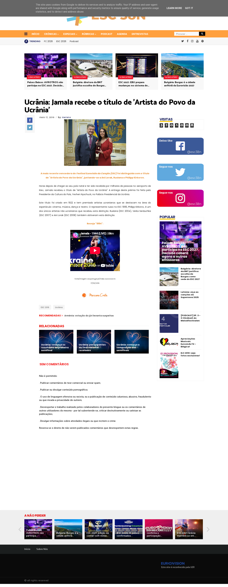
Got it (189, 8)
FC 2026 (48, 41)
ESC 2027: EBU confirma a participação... (155, 533)
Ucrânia (59, 307)
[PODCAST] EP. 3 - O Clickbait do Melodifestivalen (190, 318)
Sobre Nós (42, 549)
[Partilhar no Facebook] (29, 120)
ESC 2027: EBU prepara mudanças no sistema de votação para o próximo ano (134, 84)
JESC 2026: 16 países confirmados (128, 534)
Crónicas (50, 34)
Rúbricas (88, 34)
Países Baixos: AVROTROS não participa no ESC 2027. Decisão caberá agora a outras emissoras (45, 84)
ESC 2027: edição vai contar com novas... (98, 534)
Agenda (122, 34)
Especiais (69, 34)
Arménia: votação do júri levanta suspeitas (89, 315)
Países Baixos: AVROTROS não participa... (35, 533)
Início (27, 549)
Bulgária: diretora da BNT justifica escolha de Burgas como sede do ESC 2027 (89, 84)
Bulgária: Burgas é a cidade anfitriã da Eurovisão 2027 (179, 84)
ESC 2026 (61, 41)
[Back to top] (220, 579)
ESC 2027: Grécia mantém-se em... (186, 534)
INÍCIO (35, 34)
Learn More (174, 8)
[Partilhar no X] (29, 127)
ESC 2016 (45, 307)
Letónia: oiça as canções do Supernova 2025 (190, 295)
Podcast (106, 34)
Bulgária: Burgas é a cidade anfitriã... (67, 534)
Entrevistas (140, 34)
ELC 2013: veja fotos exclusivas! (190, 354)
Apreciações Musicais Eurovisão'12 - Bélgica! (188, 342)
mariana (66, 117)
